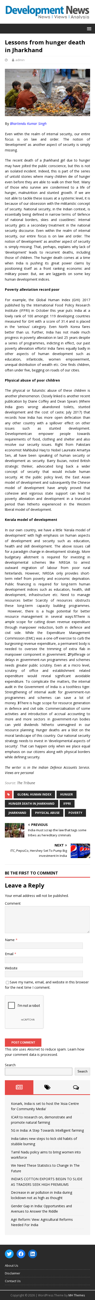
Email (9, 954)
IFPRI (67, 804)
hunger (66, 794)
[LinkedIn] (32, 1254)
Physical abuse (47, 813)
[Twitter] (9, 1254)
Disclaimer (12, 1273)
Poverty (75, 813)
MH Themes (76, 1295)
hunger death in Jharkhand (32, 804)
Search (10, 1065)
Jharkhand (17, 813)
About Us (11, 1265)
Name (10, 940)
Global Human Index (34, 794)
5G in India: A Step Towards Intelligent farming (47, 1130)
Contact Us (13, 1281)
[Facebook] (21, 1254)
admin (20, 60)
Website (11, 968)
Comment (13, 903)
